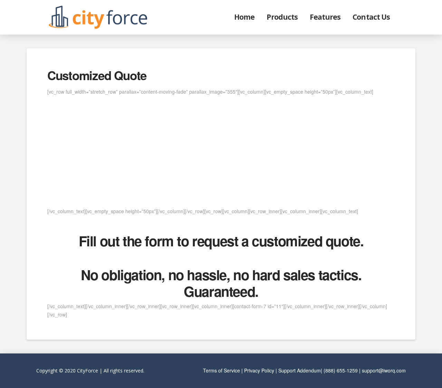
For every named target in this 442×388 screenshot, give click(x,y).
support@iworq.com (384, 370)
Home (244, 17)
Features (325, 17)
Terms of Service (221, 370)
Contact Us (371, 17)
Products (282, 17)
